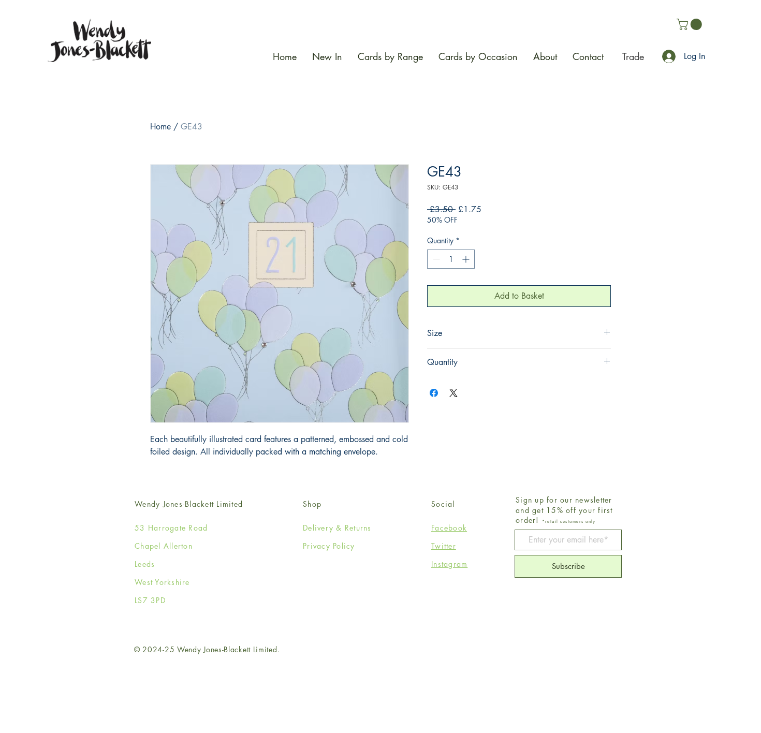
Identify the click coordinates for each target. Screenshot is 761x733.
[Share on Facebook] (434, 393)
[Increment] (466, 259)
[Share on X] (453, 393)
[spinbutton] (451, 259)
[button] (691, 24)
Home (160, 126)
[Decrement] (435, 259)
